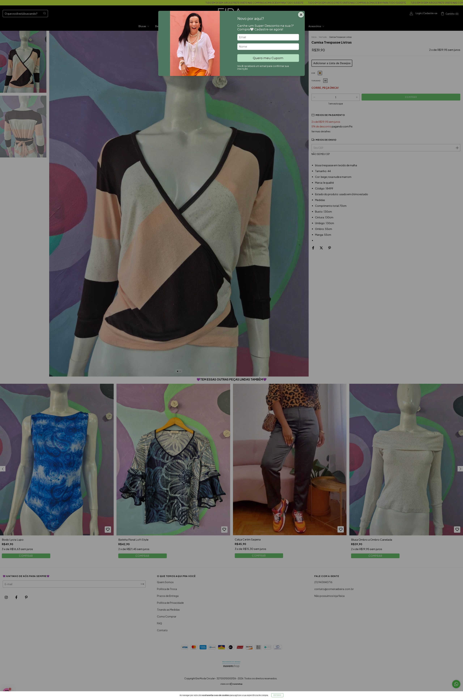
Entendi (277, 695)
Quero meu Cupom (268, 58)
